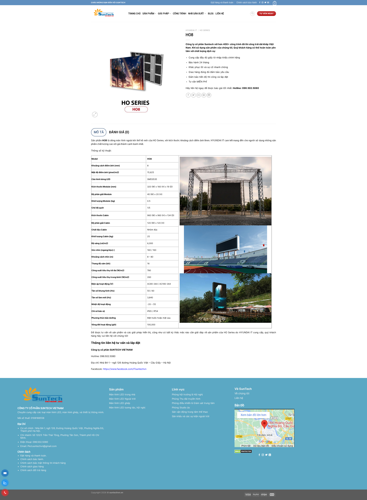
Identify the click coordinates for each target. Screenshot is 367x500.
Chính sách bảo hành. (32, 459)
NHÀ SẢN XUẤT (196, 13)
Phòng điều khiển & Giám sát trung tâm (193, 403)
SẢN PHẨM (148, 13)
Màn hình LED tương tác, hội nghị (127, 407)
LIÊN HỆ (219, 13)
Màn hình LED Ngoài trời (122, 398)
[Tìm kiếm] (252, 13)
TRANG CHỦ (134, 13)
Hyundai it (191, 30)
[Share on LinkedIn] (209, 95)
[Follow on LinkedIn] (270, 455)
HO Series (205, 30)
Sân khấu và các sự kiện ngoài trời (190, 416)
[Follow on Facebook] (260, 3)
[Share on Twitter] (193, 95)
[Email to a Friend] (198, 95)
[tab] (98, 132)
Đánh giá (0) (119, 132)
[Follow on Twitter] (265, 3)
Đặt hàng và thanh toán (222, 2)
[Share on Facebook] (188, 95)
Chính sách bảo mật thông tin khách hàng (43, 462)
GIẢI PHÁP (163, 13)
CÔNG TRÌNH (179, 13)
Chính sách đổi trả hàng (33, 470)
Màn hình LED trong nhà (122, 394)
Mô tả (99, 132)
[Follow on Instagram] (262, 3)
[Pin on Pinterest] (203, 95)
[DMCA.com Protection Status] (243, 451)
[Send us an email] (268, 3)
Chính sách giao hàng (32, 466)
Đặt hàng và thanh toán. (33, 455)
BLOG (210, 13)
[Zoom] (95, 114)
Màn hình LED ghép (119, 403)
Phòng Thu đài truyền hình (186, 398)
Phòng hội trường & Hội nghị (187, 394)
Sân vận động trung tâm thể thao (190, 411)
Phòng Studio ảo (181, 407)
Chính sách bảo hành (246, 2)
